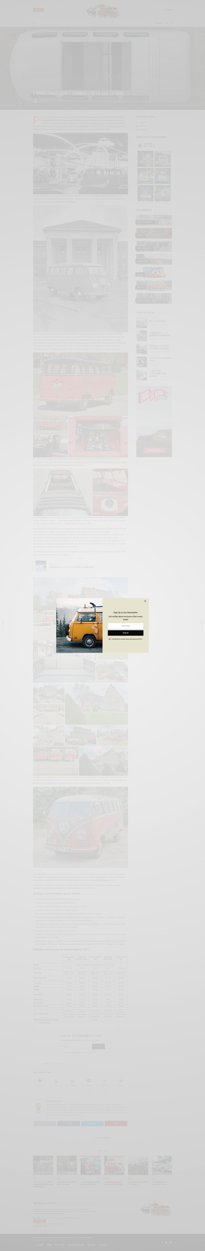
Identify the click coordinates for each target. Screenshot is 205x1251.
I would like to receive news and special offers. (127, 639)
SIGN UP (125, 633)
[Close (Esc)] (145, 602)
